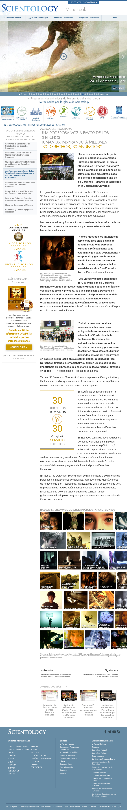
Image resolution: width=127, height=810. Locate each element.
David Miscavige (98, 756)
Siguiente (102, 94)
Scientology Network (99, 750)
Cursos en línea (66, 764)
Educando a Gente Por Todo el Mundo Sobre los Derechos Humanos (18, 155)
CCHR (102, 118)
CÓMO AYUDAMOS (17, 124)
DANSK (11, 752)
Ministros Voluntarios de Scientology (101, 763)
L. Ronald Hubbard (12, 18)
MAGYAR (34, 746)
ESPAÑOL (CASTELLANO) (41, 758)
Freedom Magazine (99, 772)
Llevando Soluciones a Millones (19, 205)
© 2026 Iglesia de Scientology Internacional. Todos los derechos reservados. (35, 807)
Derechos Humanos (89, 118)
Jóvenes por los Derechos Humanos (102, 790)
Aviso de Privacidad (72, 807)
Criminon (50, 118)
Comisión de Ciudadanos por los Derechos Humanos (104, 795)
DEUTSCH (12, 774)
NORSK (34, 749)
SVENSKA (35, 752)
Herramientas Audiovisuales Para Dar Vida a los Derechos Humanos (20, 184)
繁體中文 (11, 768)
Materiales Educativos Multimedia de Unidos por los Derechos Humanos (20, 164)
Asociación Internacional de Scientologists (102, 768)
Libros (114, 18)
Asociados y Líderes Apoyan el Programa (19, 211)
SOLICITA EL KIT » (19, 347)
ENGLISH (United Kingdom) (18, 749)
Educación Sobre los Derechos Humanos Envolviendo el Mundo (19, 199)
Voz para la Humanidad (68, 752)
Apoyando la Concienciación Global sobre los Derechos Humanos (17, 146)
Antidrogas (76, 118)
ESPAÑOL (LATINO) (38, 755)
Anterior (24, 94)
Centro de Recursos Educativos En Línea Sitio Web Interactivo (19, 192)
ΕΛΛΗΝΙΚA (35, 761)
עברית (11, 758)
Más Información (66, 767)
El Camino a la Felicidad (21, 118)
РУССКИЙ (12, 765)
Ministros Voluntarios (63, 18)
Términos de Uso (104, 807)
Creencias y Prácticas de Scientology (69, 748)
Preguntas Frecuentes (89, 18)
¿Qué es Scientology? (38, 18)
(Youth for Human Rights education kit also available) (18, 357)
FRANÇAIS (12, 755)
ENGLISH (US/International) (18, 746)
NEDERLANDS (13, 771)
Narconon (64, 117)
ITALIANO (34, 764)
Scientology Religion (99, 753)
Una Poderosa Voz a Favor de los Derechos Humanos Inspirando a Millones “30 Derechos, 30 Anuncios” (19, 174)
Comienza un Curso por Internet (104, 759)
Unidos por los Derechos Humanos (101, 785)
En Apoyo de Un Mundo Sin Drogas (102, 779)
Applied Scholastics (36, 119)
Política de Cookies (89, 807)
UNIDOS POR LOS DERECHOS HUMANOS (46, 124)
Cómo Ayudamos (7, 119)
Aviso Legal (116, 807)
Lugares (63, 773)
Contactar (64, 770)
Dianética (95, 747)
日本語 (10, 762)
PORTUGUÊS (36, 767)
